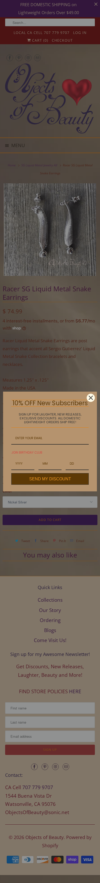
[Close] (91, 398)
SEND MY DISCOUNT (50, 479)
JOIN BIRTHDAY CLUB (26, 452)
